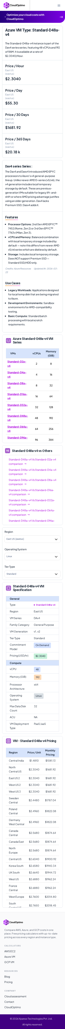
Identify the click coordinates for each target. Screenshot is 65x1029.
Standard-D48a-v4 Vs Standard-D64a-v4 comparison (32, 512)
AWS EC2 (9, 951)
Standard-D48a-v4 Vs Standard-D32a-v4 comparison (32, 502)
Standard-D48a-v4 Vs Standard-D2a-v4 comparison (32, 461)
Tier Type (10, 566)
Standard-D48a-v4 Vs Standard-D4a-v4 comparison (32, 471)
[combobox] (6, 539)
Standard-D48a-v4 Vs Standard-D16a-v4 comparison (31, 492)
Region (9, 531)
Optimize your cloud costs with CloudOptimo (25, 16)
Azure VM (9, 956)
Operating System (16, 549)
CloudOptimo (12, 1007)
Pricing (8, 982)
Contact (9, 1001)
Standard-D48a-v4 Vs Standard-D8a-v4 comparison (32, 482)
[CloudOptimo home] (17, 922)
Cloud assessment (15, 996)
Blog (7, 976)
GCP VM (9, 962)
